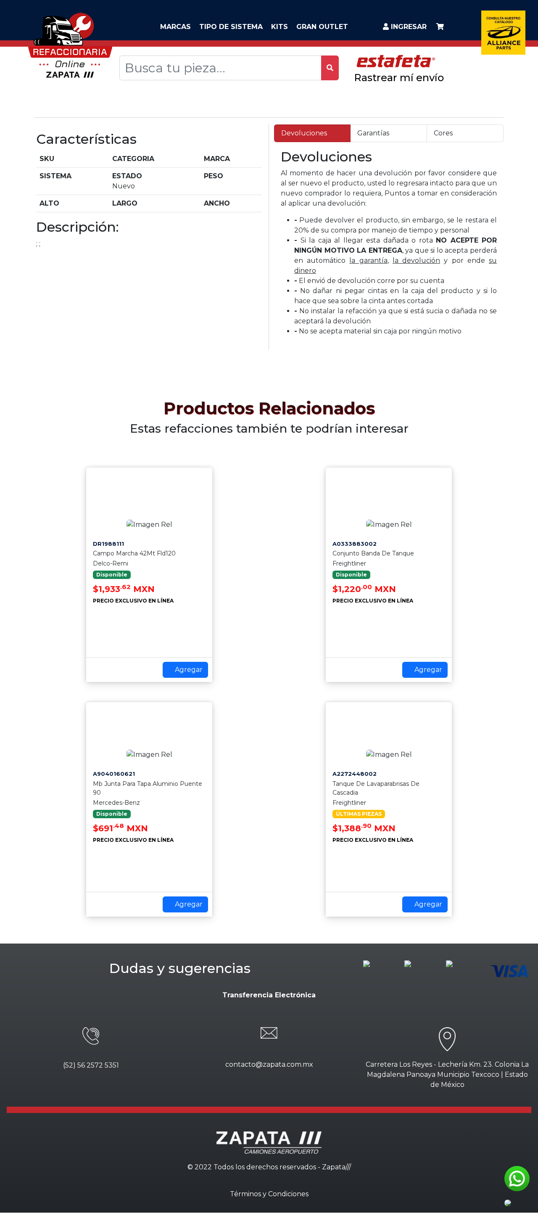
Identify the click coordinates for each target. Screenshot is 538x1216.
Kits (279, 27)
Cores (443, 133)
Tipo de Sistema (231, 27)
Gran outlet (322, 27)
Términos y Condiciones (269, 1194)
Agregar (188, 670)
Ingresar (408, 27)
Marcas (175, 27)
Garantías (373, 133)
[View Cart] (440, 27)
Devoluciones (304, 133)
